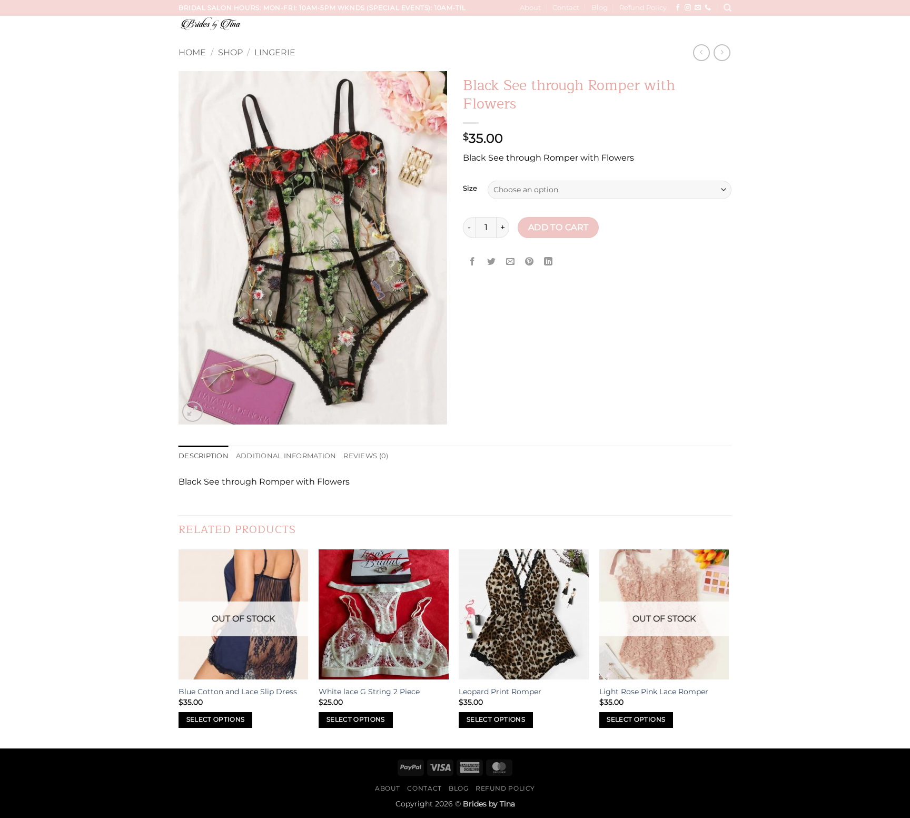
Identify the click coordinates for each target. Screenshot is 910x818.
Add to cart (558, 227)
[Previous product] (722, 52)
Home (192, 52)
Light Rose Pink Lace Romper (653, 691)
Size (470, 188)
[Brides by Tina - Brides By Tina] (242, 24)
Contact (565, 8)
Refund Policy (643, 8)
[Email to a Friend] (510, 262)
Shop (230, 52)
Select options (215, 719)
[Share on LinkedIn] (548, 262)
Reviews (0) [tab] (365, 456)
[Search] (727, 8)
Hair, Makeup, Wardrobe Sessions (591, 30)
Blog (599, 8)
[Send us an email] (698, 8)
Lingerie (274, 52)
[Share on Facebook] (472, 262)
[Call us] (708, 8)
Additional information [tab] (286, 456)
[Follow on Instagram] (688, 8)
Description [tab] (204, 456)
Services (425, 30)
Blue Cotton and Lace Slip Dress (238, 691)
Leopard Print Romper (500, 691)
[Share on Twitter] (491, 262)
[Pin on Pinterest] (529, 262)
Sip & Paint (688, 30)
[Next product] (701, 52)
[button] (724, 30)
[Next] (728, 647)
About (530, 8)
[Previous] (179, 647)
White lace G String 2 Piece (369, 691)
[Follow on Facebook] (678, 8)
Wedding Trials (483, 30)
